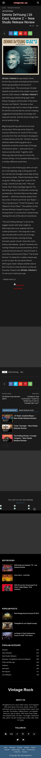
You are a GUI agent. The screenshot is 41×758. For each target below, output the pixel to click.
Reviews (7, 750)
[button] (38, 3)
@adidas (20, 503)
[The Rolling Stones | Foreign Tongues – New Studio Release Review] (7, 438)
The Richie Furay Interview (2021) (11, 398)
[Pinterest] (28, 734)
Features (26, 747)
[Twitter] (18, 740)
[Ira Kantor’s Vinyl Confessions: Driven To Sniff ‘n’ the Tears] (7, 635)
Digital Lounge (15, 750)
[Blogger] (6, 734)
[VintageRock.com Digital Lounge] (7, 626)
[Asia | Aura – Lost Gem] (7, 577)
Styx (21, 372)
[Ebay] (11, 734)
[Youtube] (23, 740)
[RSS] (34, 734)
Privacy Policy (31, 750)
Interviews (12, 747)
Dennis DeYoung (13, 372)
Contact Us (17, 752)
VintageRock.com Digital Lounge (25, 623)
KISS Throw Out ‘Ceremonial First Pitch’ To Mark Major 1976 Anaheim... (25, 587)
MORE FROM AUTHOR (26, 410)
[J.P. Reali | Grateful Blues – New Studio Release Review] (7, 418)
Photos (33, 747)
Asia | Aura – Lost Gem (22, 575)
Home (4, 8)
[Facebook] (17, 734)
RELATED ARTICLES (10, 410)
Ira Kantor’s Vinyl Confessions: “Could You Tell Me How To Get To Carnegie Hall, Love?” (30, 400)
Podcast (19, 747)
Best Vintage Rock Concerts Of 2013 (26, 613)
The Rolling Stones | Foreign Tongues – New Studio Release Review (25, 438)
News (5, 747)
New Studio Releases (14, 8)
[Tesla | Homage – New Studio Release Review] (7, 428)
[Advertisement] (20, 347)
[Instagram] (23, 734)
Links (23, 750)
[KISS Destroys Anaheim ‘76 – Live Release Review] (7, 567)
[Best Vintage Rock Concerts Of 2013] (7, 616)
